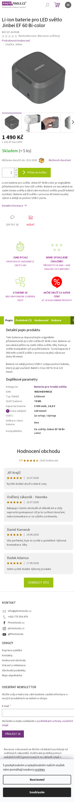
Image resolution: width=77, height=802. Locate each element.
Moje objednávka (12, 675)
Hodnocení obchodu (38, 451)
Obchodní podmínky (14, 671)
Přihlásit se (13, 734)
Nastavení (37, 779)
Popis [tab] (9, 320)
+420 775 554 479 (18, 617)
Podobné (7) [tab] (24, 320)
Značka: (13, 44)
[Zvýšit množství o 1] (16, 170)
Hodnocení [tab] (41, 320)
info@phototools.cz (19, 611)
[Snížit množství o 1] (16, 175)
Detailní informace (12, 206)
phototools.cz (16, 628)
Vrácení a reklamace (14, 665)
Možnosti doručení (60, 160)
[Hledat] (47, 5)
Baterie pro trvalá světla (50, 387)
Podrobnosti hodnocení (16, 41)
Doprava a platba (12, 650)
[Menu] (68, 5)
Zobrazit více (38, 582)
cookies (40, 769)
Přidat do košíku (37, 173)
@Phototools (15, 634)
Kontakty (7, 655)
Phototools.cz (16, 623)
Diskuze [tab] (56, 320)
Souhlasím (37, 792)
